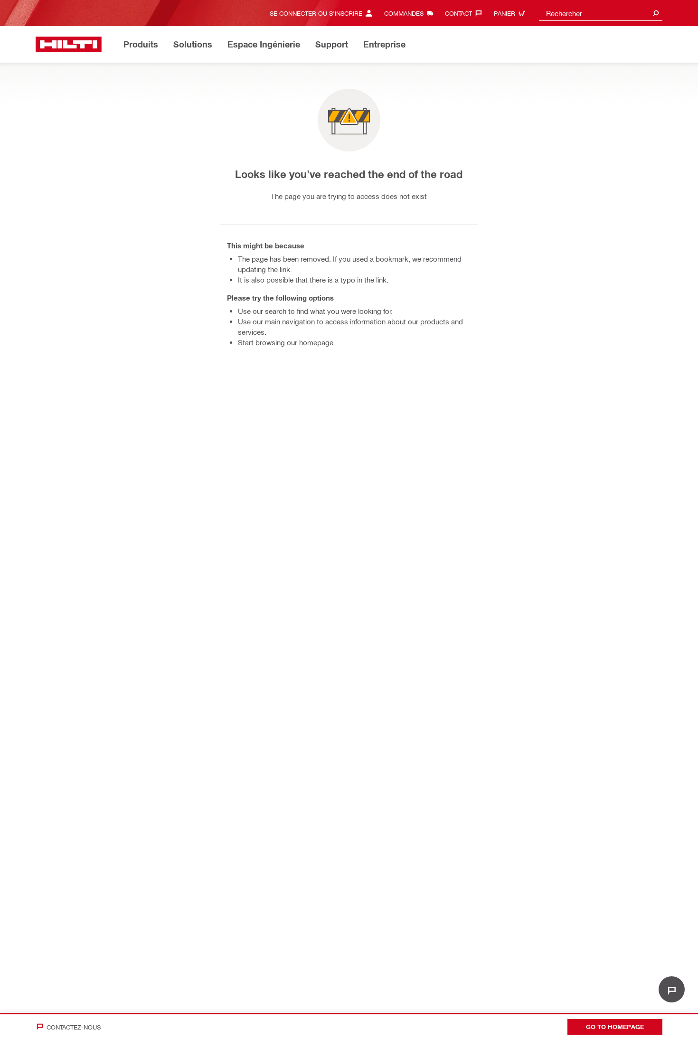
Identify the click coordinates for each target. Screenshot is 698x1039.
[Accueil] (69, 44)
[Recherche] (655, 13)
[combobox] (600, 13)
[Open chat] (672, 989)
